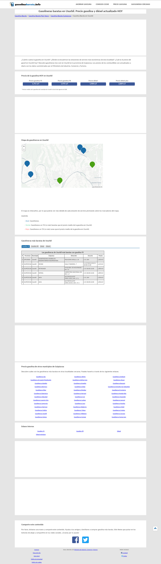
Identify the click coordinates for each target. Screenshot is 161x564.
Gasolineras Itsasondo (119, 397)
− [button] (24, 149)
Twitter (125, 556)
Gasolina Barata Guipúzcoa (61, 16)
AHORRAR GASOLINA (83, 4)
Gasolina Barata (21, 16)
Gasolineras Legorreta (41, 403)
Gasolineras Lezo (80, 403)
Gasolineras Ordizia (41, 410)
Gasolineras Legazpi (119, 400)
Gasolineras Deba (80, 387)
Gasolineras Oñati (118, 407)
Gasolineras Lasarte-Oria (40, 400)
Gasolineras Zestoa (41, 417)
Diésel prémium (41, 434)
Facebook (125, 553)
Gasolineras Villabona (80, 413)
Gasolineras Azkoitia (41, 383)
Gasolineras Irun (80, 397)
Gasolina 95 (25, 246)
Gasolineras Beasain (119, 383)
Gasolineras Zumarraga (119, 417)
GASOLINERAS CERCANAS (140, 4)
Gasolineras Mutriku (119, 403)
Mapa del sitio (37, 553)
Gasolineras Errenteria (119, 390)
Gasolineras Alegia (80, 377)
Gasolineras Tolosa (80, 410)
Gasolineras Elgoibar (80, 390)
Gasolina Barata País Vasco (39, 16)
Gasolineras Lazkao (80, 400)
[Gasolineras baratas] (25, 7)
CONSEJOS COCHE (102, 4)
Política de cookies (37, 562)
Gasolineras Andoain (119, 377)
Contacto (36, 549)
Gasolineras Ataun (119, 380)
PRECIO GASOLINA (120, 4)
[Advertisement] (78, 37)
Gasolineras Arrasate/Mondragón (41, 380)
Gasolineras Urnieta (119, 410)
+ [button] (24, 146)
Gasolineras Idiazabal (40, 397)
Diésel (42, 246)
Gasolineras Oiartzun (40, 407)
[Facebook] (75, 542)
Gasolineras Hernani (80, 393)
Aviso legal (37, 556)
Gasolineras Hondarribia (118, 393)
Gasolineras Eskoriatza (41, 393)
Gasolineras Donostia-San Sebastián (119, 387)
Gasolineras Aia (41, 377)
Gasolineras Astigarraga (80, 380)
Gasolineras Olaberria (80, 407)
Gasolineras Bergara (41, 387)
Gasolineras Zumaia (80, 417)
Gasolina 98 (34, 246)
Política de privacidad (36, 559)
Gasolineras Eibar (41, 390)
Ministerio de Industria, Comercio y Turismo (85, 549)
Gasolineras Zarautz (119, 413)
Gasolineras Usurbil (41, 413)
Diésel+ (48, 246)
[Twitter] (85, 542)
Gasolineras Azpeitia (80, 383)
